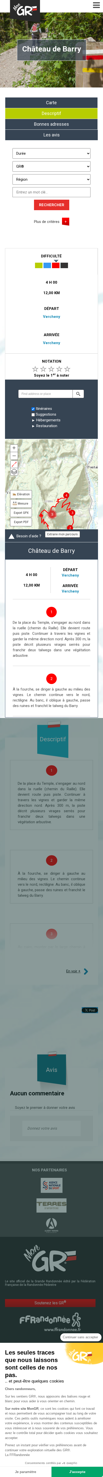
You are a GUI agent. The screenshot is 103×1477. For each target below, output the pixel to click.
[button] (78, 394)
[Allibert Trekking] (51, 1225)
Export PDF (21, 522)
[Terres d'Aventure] (51, 1205)
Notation (51, 361)
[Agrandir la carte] (14, 464)
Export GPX (21, 513)
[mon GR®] (50, 1258)
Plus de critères (47, 221)
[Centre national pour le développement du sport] (51, 1185)
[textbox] (45, 394)
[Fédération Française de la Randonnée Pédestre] (50, 1321)
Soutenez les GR (50, 1302)
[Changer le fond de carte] (14, 472)
